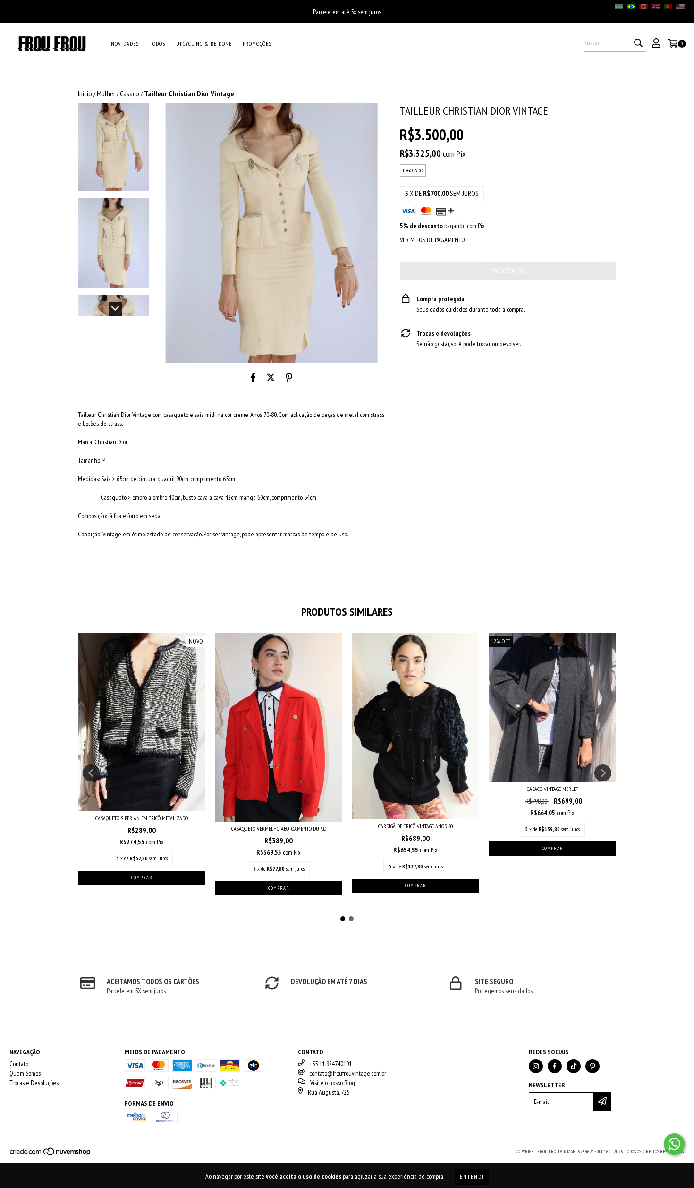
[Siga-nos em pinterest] (592, 1066)
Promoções (257, 43)
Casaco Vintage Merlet (552, 788)
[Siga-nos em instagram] (536, 1066)
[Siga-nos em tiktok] (574, 1066)
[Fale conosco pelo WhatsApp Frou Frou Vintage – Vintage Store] (674, 1144)
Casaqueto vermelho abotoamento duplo (278, 828)
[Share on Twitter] (270, 377)
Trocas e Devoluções (34, 1082)
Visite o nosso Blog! (333, 1082)
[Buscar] (638, 43)
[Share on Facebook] (253, 377)
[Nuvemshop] (50, 1155)
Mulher (106, 93)
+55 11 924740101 (330, 1064)
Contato (18, 1064)
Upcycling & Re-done (204, 43)
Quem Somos (25, 1073)
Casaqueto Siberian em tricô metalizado (141, 818)
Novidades (125, 43)
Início (85, 93)
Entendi (472, 1176)
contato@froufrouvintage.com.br (347, 1073)
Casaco (129, 93)
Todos (157, 43)
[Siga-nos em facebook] (555, 1066)
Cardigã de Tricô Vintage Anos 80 (415, 826)
